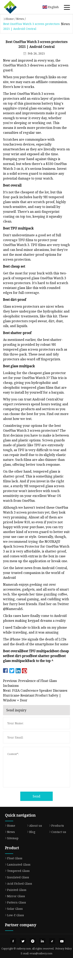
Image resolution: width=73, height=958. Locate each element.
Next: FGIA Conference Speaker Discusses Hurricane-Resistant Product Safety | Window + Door (35, 695)
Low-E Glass (15, 915)
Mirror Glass (16, 896)
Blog (32, 832)
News (20, 19)
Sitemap (12, 838)
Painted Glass (16, 890)
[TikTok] (52, 941)
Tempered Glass (18, 871)
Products (57, 825)
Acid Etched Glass (19, 883)
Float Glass (14, 858)
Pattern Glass (16, 902)
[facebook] (13, 941)
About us (35, 825)
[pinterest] (33, 941)
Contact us (58, 832)
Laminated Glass (18, 864)
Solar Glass (15, 909)
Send (36, 796)
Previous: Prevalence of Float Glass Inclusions (30, 683)
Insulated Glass (18, 877)
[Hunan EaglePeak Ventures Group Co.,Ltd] (15, 7)
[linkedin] (42, 941)
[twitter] (23, 941)
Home (10, 19)
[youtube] (62, 941)
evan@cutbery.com (41, 953)
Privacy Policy (63, 948)
